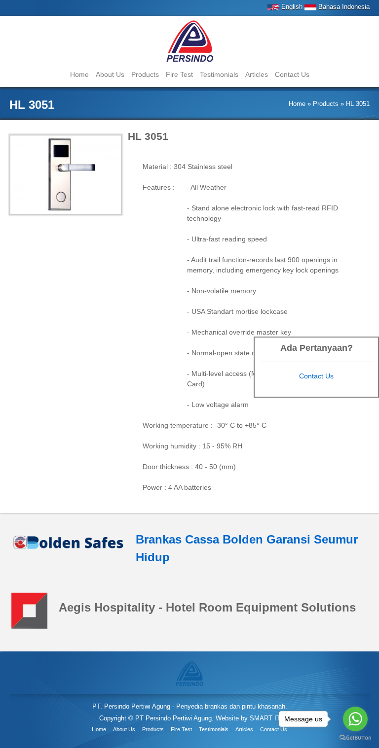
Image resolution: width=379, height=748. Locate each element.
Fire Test (179, 74)
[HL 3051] (189, 673)
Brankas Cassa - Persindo (189, 42)
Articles (256, 74)
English (291, 6)
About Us (110, 74)
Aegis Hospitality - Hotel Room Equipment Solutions (207, 607)
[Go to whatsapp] (355, 719)
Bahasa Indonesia (343, 6)
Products (145, 74)
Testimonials (219, 74)
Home (79, 74)
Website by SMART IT (248, 718)
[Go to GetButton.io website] (355, 738)
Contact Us (292, 74)
